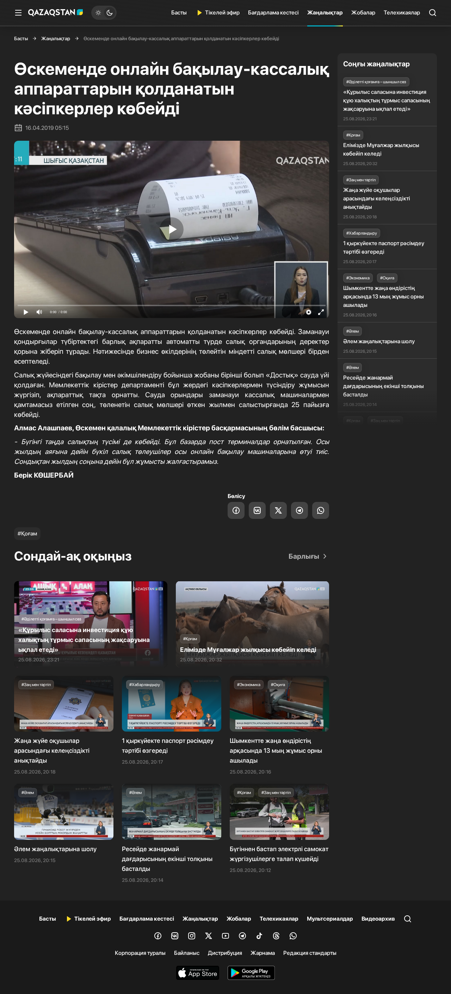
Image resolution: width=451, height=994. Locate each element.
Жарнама (263, 953)
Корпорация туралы (140, 953)
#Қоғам (27, 533)
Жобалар (363, 12)
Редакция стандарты (309, 953)
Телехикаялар (402, 12)
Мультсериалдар (330, 918)
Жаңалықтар (325, 12)
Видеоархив (378, 918)
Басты (179, 12)
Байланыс (186, 953)
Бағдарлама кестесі (273, 12)
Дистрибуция (225, 953)
